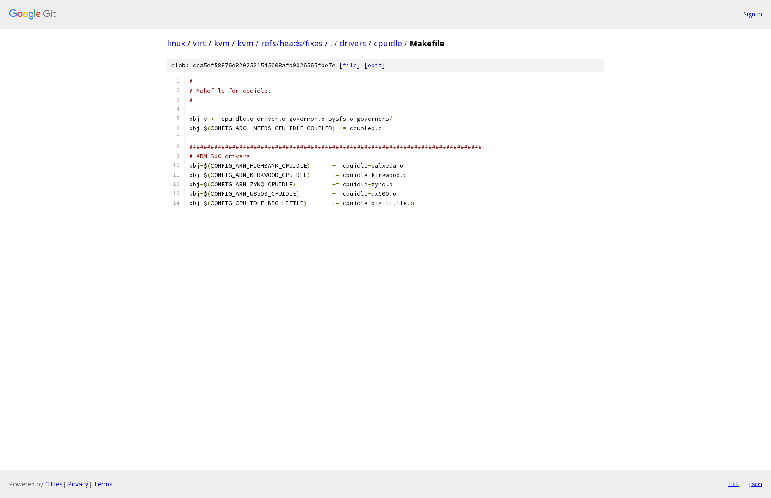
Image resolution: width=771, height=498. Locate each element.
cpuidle (388, 43)
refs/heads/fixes (292, 43)
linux (176, 43)
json (755, 484)
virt (199, 43)
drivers (353, 43)
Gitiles (53, 484)
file (350, 65)
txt (733, 484)
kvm (222, 43)
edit (375, 65)
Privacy (78, 484)
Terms (103, 484)
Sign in (752, 14)
